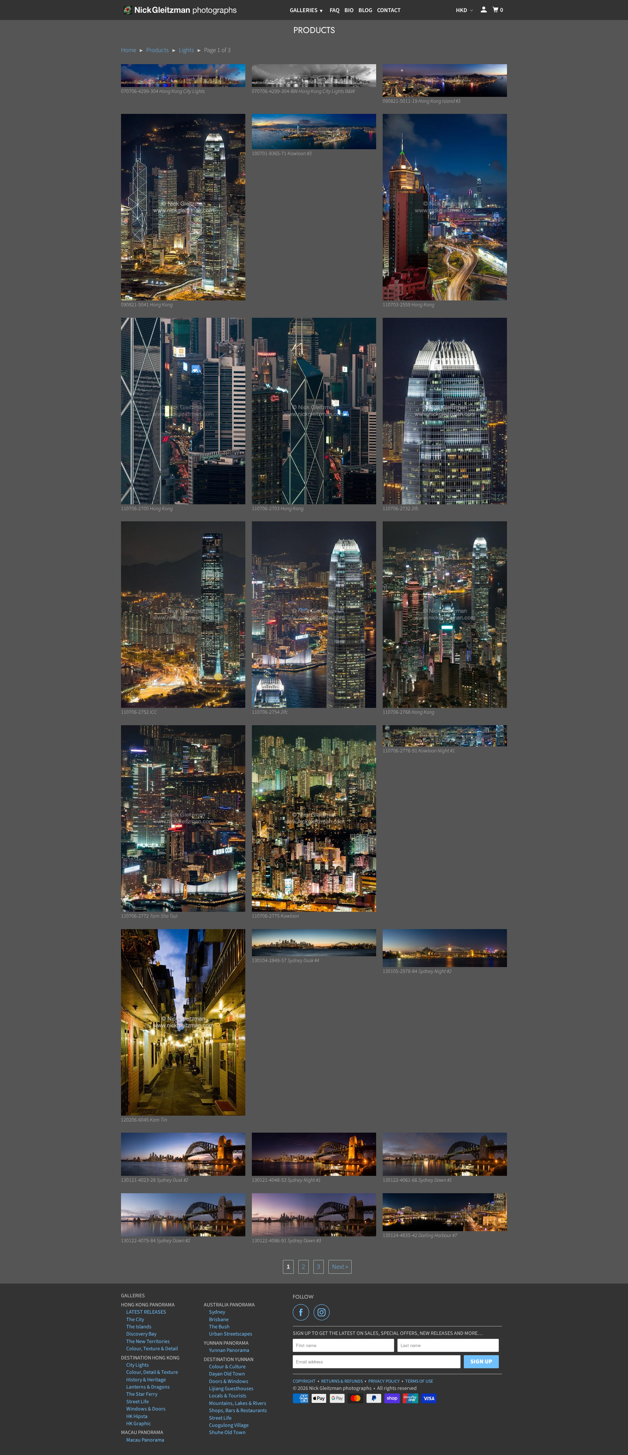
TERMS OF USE (419, 1381)
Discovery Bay (141, 1334)
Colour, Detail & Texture (152, 1372)
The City (135, 1319)
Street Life (137, 1401)
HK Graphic (138, 1423)
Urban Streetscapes (230, 1334)
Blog (365, 10)
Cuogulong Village (229, 1425)
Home (128, 50)
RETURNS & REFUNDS (342, 1381)
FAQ (335, 10)
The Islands (138, 1326)
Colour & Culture (227, 1366)
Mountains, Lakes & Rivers (237, 1403)
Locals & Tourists (227, 1395)
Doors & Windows (228, 1381)
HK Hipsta (137, 1416)
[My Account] (484, 10)
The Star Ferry (141, 1394)
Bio (349, 10)
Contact (389, 10)
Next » (340, 1266)
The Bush (219, 1326)
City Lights (137, 1365)
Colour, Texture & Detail (152, 1348)
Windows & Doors (146, 1408)
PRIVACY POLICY (384, 1381)
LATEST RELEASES (146, 1312)
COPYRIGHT (304, 1381)
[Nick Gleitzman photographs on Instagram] (323, 1312)
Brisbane (219, 1319)
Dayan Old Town (227, 1373)
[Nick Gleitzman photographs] (179, 9)
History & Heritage (146, 1379)
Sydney (217, 1312)
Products (157, 50)
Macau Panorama (145, 1440)
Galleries (304, 10)
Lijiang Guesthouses (231, 1388)
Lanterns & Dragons (148, 1387)
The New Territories (148, 1341)
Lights (186, 50)
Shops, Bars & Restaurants (238, 1410)
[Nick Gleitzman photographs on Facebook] (302, 1312)
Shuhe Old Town (227, 1432)
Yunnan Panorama (229, 1350)
